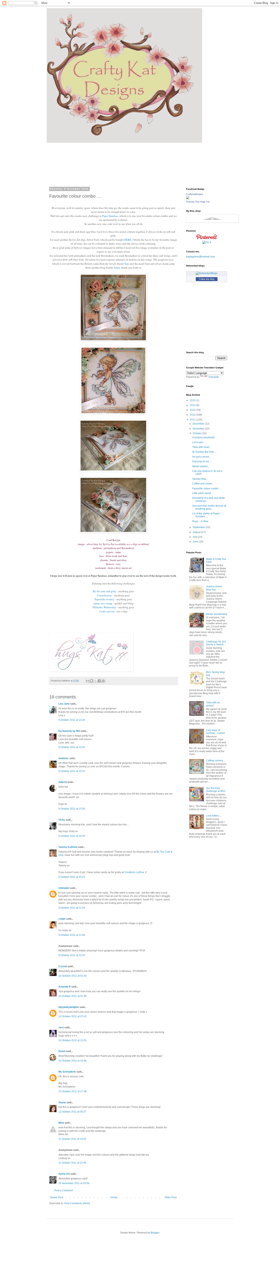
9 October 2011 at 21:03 (71, 907)
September (199, 527)
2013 (193, 410)
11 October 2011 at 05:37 (72, 1111)
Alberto (62, 782)
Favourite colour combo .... (207, 488)
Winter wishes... (201, 466)
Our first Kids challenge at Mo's (215, 790)
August (197, 532)
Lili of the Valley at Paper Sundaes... (206, 515)
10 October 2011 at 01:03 (72, 975)
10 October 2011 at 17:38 (72, 1091)
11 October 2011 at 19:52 (72, 1139)
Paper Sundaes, (110, 216)
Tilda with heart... (201, 447)
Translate (213, 377)
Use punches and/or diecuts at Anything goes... (209, 507)
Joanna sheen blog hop (214, 588)
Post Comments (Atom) (77, 1203)
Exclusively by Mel (69, 731)
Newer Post (56, 1197)
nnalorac (63, 758)
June (196, 541)
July (195, 536)
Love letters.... (213, 815)
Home (114, 1197)
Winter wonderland (216, 614)
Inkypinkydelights (68, 1007)
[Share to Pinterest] (103, 681)
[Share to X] (95, 681)
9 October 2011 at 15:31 (71, 771)
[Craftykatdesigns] (187, 198)
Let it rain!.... (199, 442)
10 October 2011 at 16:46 (72, 1060)
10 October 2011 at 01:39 (72, 996)
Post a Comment (63, 1190)
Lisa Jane (64, 703)
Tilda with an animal (213, 704)
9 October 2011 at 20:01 (71, 877)
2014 (193, 405)
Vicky (61, 819)
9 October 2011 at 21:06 (71, 935)
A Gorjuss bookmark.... (204, 437)
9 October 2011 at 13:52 (71, 747)
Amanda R (64, 986)
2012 (193, 414)
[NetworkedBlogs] (206, 273)
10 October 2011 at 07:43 (72, 1016)
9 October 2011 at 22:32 (71, 955)
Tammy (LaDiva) (67, 847)
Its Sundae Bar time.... (204, 451)
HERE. (128, 239)
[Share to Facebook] (99, 681)
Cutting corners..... (216, 760)
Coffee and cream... (203, 483)
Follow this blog (206, 279)
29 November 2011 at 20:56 (73, 1183)
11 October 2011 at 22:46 (72, 1162)
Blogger (155, 1232)
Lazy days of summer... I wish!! (215, 732)
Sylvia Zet (64, 1173)
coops (62, 918)
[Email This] (88, 681)
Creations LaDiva (134, 872)
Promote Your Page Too (198, 201)
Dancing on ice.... (202, 461)
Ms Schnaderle (67, 1071)
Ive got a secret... (201, 456)
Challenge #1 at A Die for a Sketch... (216, 643)
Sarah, (117, 267)
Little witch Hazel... (202, 493)
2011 (193, 419)
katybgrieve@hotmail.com (200, 256)
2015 (193, 400)
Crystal (62, 966)
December (199, 423)
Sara (126, 263)
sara (61, 1027)
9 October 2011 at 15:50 (71, 808)
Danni (61, 1051)
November (199, 428)
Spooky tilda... (200, 478)
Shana (62, 1102)
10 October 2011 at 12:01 (72, 1040)
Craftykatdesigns (194, 194)
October (197, 433)
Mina (61, 1122)
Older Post (170, 1197)
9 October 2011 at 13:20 (71, 720)
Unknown (63, 888)
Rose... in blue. (200, 521)
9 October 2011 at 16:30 (71, 836)
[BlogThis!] (92, 681)
